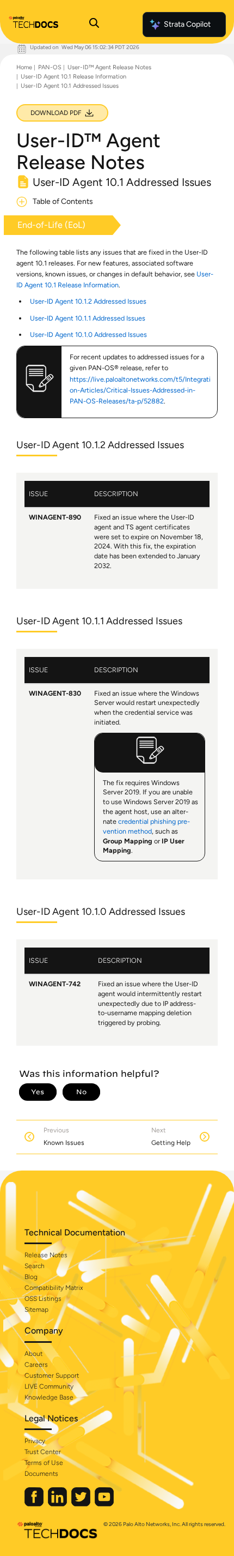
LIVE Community (48, 1386)
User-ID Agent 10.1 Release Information (73, 76)
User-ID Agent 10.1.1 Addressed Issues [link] (87, 318)
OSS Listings (42, 1298)
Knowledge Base (48, 1397)
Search (34, 1266)
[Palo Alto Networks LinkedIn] (58, 1504)
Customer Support (51, 1375)
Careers (36, 1364)
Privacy (34, 1441)
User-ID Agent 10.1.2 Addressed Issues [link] (88, 301)
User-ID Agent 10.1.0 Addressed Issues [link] (88, 334)
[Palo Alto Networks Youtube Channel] (104, 1504)
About (33, 1354)
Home (24, 67)
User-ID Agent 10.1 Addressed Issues (70, 85)
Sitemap (36, 1309)
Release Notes (45, 1255)
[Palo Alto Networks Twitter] (81, 1504)
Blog (31, 1277)
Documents (41, 1473)
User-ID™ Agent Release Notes (109, 67)
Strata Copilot (187, 24)
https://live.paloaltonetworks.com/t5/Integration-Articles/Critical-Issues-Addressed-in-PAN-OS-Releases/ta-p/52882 (140, 390)
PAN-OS (49, 67)
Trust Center (42, 1452)
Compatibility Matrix (53, 1288)
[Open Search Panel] (94, 24)
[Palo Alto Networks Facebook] (34, 1504)
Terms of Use (43, 1463)
